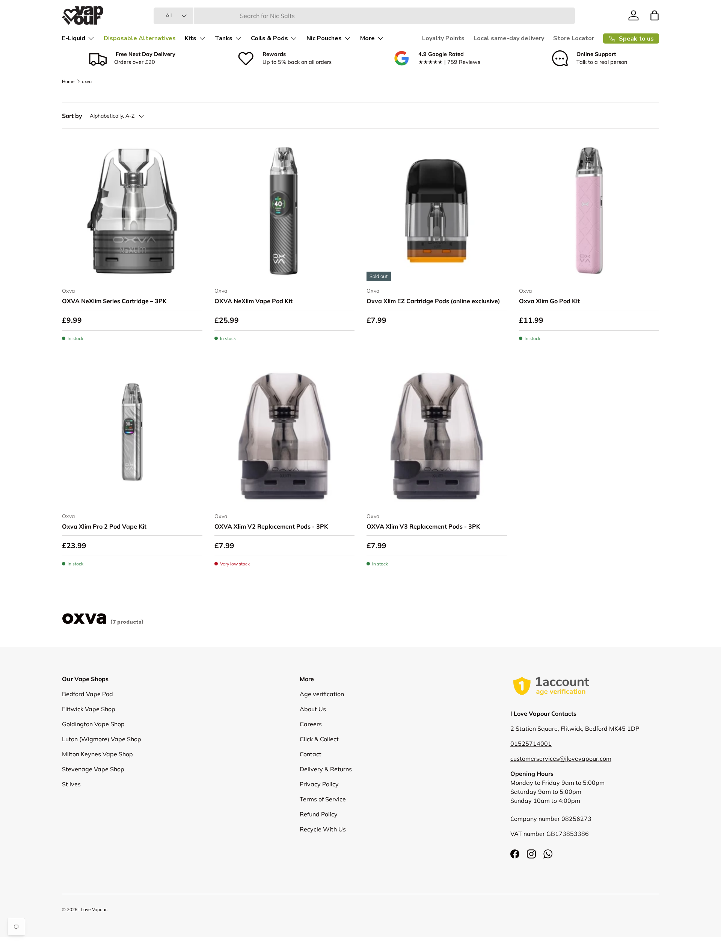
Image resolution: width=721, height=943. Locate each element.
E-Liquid (73, 38)
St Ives (71, 784)
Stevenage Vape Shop (93, 769)
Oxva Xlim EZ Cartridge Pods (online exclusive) (433, 301)
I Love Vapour (92, 909)
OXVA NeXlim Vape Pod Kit (253, 301)
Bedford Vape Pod (87, 694)
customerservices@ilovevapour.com (560, 758)
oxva (87, 81)
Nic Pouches (324, 38)
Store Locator (573, 38)
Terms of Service (323, 799)
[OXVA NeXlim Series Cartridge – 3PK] (132, 211)
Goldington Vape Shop (93, 724)
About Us (313, 709)
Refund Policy (319, 814)
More (367, 38)
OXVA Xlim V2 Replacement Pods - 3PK (271, 526)
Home (68, 81)
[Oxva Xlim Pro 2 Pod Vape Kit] (132, 436)
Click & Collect (319, 739)
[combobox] (364, 16)
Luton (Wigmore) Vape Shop (101, 739)
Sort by (72, 115)
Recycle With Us (323, 829)
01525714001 (531, 743)
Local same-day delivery (509, 38)
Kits (190, 38)
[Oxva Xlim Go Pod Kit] (589, 211)
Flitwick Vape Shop (88, 709)
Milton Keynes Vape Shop (97, 754)
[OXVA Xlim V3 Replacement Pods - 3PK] (437, 436)
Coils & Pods (269, 38)
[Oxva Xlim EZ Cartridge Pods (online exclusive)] (437, 211)
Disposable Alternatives (140, 38)
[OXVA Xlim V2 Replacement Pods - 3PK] (284, 436)
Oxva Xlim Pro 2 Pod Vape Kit (104, 526)
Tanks (223, 38)
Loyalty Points (443, 38)
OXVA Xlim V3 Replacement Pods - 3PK (423, 526)
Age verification (322, 694)
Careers (311, 724)
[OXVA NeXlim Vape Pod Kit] (284, 211)
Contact (310, 754)
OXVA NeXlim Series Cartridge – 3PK (114, 301)
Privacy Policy (319, 784)
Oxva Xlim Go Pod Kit (549, 301)
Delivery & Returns (326, 769)
